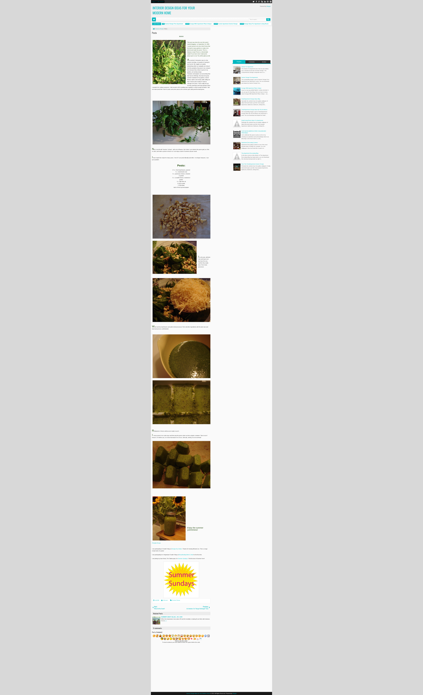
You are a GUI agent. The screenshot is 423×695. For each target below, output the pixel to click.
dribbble (267, 1)
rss (262, 1)
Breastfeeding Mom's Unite (186, 554)
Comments (252, 62)
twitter (253, 1)
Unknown (165, 600)
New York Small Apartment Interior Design (252, 164)
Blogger (269, 6)
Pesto (154, 32)
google (259, 1)
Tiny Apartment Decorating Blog (249, 153)
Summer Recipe (176, 600)
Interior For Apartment (247, 66)
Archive (264, 62)
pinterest (270, 1)
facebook (256, 1)
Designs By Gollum (177, 549)
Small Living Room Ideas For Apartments (252, 120)
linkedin (264, 1)
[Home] (154, 29)
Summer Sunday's (183, 558)
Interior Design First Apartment (249, 77)
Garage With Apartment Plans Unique (183, 23)
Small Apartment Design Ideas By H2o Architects (254, 109)
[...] (166, 620)
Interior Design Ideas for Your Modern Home (198, 693)
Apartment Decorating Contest (249, 142)
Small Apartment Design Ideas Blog (250, 99)
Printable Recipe (156, 543)
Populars (239, 61)
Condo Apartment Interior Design (210, 23)
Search (268, 19)
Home (154, 19)
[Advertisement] (251, 42)
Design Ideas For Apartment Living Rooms (239, 23)
